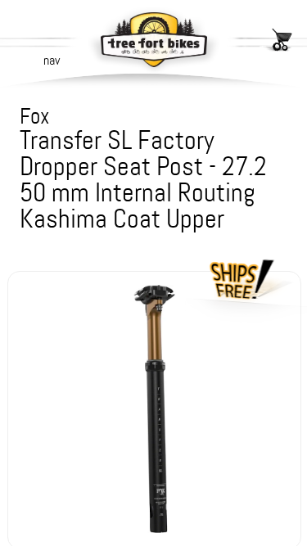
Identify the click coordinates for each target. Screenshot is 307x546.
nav (51, 60)
